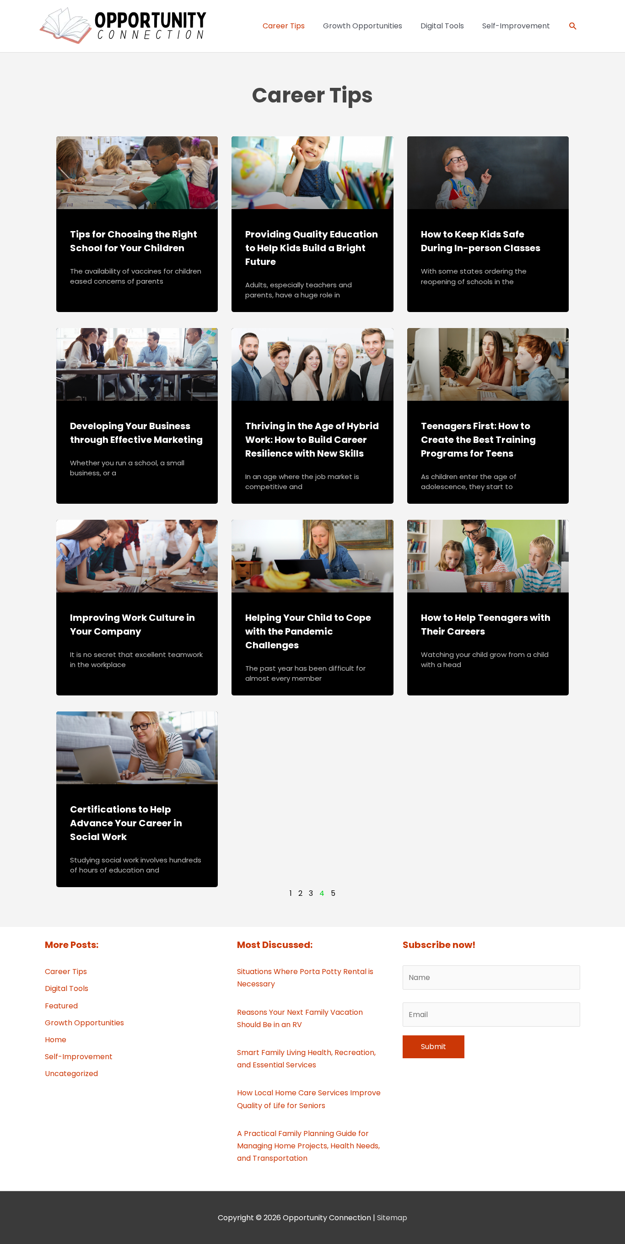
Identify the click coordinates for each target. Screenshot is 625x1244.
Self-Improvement (79, 1056)
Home (55, 1039)
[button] (573, 26)
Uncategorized (71, 1073)
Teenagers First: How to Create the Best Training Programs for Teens (478, 440)
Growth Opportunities (84, 1023)
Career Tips (66, 971)
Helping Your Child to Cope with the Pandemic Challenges (308, 631)
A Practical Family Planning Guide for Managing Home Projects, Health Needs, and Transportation (308, 1145)
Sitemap (392, 1217)
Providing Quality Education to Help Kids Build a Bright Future (311, 248)
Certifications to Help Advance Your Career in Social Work (126, 823)
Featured (61, 1006)
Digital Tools (66, 988)
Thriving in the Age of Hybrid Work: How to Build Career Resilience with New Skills (312, 440)
